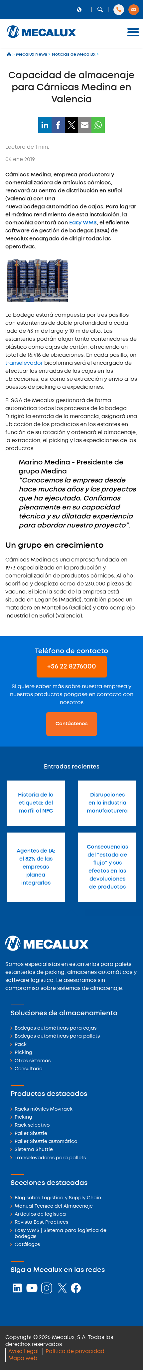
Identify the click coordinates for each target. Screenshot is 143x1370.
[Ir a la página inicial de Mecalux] (9, 54)
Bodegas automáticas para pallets (57, 1036)
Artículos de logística (40, 1214)
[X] (71, 125)
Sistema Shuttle (34, 1150)
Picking (23, 1053)
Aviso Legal (23, 1351)
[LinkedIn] (45, 125)
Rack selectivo (32, 1125)
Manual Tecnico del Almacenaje (54, 1206)
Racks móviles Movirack (43, 1109)
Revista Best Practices (41, 1222)
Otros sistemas (33, 1061)
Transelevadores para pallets (50, 1158)
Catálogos (27, 1245)
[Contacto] (133, 9)
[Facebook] (58, 125)
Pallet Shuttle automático (46, 1142)
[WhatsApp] (98, 125)
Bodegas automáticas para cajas (55, 1028)
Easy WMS (83, 222)
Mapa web (22, 1358)
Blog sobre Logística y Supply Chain (58, 1198)
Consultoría (29, 1069)
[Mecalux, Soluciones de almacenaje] (41, 38)
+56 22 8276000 (71, 666)
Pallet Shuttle (31, 1134)
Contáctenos (72, 724)
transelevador (24, 363)
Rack (21, 1045)
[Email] (84, 125)
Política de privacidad (75, 1351)
